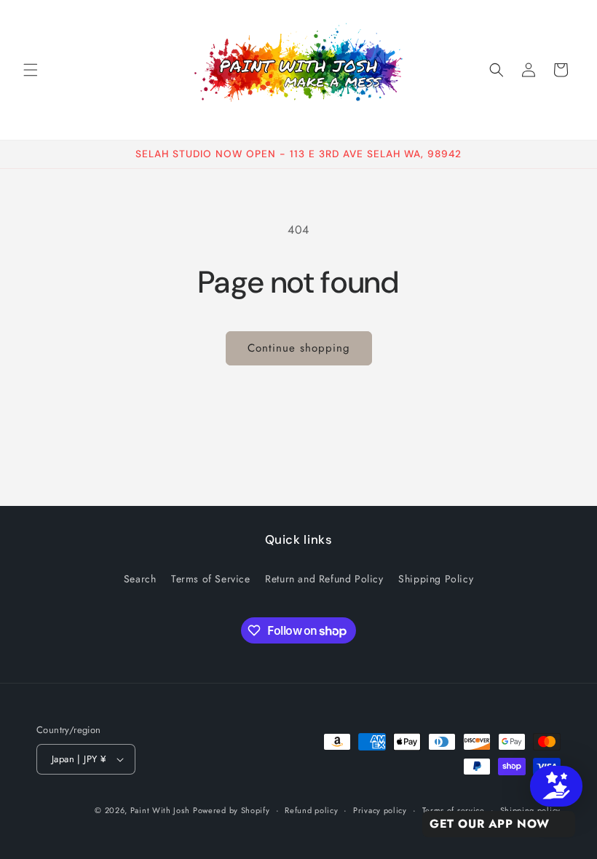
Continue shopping (299, 348)
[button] (31, 70)
